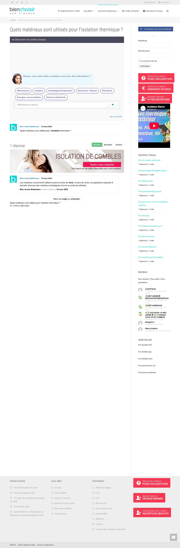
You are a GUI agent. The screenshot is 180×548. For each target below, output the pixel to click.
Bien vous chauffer (63, 508)
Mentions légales (103, 487)
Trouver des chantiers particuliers (111, 529)
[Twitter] (12, 2)
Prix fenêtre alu (144, 351)
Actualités (88, 11)
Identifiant (142, 40)
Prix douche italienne (147, 247)
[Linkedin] (22, 2)
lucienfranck (150, 289)
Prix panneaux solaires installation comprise (153, 203)
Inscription (165, 2)
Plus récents (143, 279)
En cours (97, 144)
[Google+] (26, 2)
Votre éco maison (63, 498)
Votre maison (61, 492)
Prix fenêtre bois (145, 358)
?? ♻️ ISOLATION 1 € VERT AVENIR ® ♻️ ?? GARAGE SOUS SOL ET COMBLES (155, 314)
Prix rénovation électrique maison (152, 170)
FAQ (98, 498)
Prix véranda (143, 215)
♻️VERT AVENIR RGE (153, 305)
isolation (55, 130)
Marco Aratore (151, 328)
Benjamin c (150, 322)
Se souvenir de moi (148, 61)
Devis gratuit (60, 513)
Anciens (119, 144)
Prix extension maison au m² (150, 226)
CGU (98, 492)
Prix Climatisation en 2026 (25, 487)
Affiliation (100, 518)
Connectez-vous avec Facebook (157, 29)
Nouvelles (108, 144)
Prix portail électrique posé (149, 191)
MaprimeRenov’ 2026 (70, 11)
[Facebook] (17, 2)
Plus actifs (155, 279)
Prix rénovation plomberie (149, 160)
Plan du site (101, 503)
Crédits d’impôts (131, 11)
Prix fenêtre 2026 (21, 506)
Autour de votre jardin (65, 503)
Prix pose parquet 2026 (24, 492)
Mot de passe (144, 51)
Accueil (12, 20)
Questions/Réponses (107, 11)
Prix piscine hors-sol (146, 365)
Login (65, 198)
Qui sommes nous (104, 508)
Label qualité (101, 513)
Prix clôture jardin (145, 181)
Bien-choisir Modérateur (29, 126)
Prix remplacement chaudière (150, 257)
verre (71, 182)
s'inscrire (75, 198)
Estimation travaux (154, 11)
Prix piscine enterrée (147, 372)
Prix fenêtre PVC (145, 345)
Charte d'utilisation (45, 544)
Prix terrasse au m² (146, 236)
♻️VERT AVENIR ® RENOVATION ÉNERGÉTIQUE (157, 297)
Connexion (151, 2)
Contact (99, 524)
